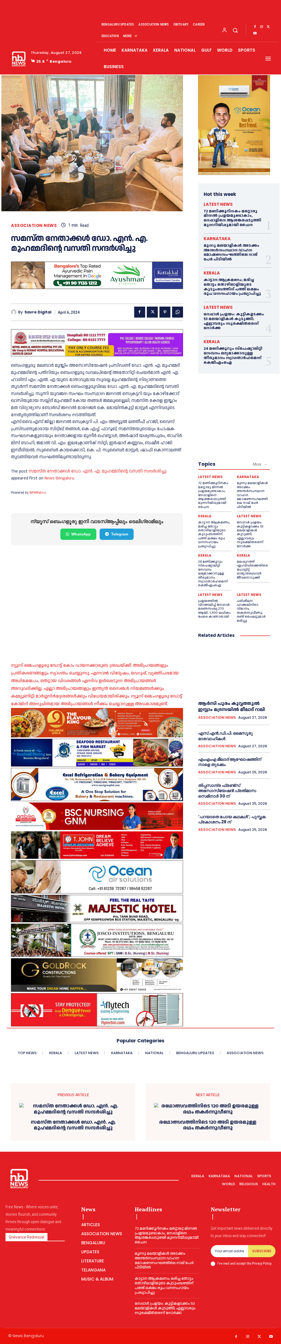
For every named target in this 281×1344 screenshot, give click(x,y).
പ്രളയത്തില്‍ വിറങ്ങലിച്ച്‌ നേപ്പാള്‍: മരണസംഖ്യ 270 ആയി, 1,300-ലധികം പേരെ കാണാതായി (214, 609)
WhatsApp (81, 534)
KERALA (212, 273)
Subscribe (261, 1251)
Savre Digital (37, 312)
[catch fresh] (97, 752)
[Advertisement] (97, 597)
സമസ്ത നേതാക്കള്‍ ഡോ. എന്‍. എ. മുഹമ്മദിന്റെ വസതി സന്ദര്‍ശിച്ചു (98, 471)
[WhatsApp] (177, 312)
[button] (235, 30)
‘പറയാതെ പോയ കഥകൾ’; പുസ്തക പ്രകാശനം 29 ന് (232, 819)
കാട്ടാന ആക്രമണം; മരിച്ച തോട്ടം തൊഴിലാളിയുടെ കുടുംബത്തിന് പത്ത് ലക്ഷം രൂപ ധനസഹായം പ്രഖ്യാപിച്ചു (232, 286)
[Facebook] (255, 27)
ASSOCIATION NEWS (34, 225)
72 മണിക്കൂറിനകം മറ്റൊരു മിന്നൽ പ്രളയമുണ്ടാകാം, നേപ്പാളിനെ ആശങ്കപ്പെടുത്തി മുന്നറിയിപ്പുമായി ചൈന (232, 218)
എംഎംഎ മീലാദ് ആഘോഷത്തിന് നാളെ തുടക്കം (229, 762)
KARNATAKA (217, 239)
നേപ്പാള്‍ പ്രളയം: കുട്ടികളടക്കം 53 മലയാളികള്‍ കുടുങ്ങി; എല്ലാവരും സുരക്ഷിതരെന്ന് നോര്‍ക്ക (234, 321)
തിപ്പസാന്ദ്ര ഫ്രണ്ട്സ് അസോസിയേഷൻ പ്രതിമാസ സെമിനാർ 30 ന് (227, 790)
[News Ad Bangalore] (97, 287)
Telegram (119, 534)
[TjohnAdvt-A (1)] (97, 845)
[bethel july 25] (97, 343)
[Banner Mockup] (97, 784)
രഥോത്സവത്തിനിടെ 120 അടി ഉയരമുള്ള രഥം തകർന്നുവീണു (207, 1125)
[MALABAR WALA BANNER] (97, 723)
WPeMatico (37, 492)
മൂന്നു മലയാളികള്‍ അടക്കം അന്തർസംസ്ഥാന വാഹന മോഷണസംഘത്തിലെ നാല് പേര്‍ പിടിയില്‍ (231, 252)
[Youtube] (255, 33)
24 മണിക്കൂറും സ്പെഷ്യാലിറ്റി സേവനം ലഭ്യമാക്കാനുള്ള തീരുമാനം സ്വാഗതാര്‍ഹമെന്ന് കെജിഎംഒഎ (233, 355)
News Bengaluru (59, 478)
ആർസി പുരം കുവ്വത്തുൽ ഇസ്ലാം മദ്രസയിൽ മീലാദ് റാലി (231, 706)
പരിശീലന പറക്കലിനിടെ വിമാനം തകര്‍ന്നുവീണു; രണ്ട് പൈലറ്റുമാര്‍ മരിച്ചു (251, 611)
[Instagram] (261, 27)
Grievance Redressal (26, 1237)
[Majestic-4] (97, 908)
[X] (268, 27)
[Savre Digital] (14, 312)
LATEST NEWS (218, 204)
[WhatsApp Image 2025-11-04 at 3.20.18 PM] (234, 125)
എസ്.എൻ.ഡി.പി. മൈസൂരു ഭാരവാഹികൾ (225, 736)
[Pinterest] (164, 312)
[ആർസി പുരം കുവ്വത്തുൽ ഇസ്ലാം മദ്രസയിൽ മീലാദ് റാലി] (234, 670)
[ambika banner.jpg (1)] (97, 816)
